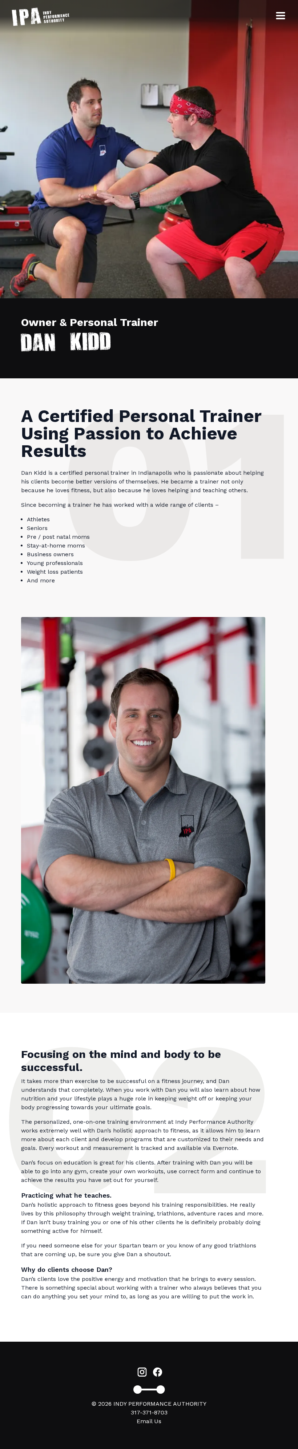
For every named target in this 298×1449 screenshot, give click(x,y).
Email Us (149, 1421)
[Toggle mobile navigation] (280, 15)
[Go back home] (41, 16)
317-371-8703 (149, 1412)
